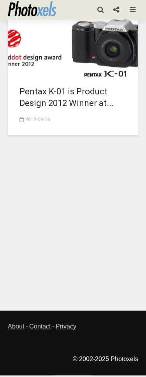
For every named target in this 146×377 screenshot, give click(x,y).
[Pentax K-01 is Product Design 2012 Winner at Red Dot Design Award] (73, 47)
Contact (40, 326)
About (16, 326)
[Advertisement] (73, 227)
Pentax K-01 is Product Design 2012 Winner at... (66, 97)
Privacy (66, 326)
